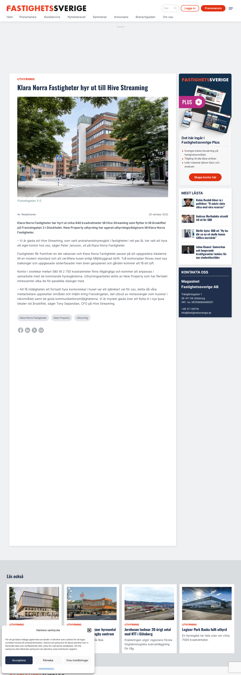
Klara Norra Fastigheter (33, 317)
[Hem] (46, 8)
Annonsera (121, 17)
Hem (10, 17)
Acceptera (19, 660)
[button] (89, 630)
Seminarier (100, 17)
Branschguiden (145, 17)
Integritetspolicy (46, 668)
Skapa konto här (205, 177)
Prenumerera (27, 17)
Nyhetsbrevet (77, 17)
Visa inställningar (77, 660)
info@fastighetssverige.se (196, 312)
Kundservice (52, 17)
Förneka (48, 660)
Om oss (168, 17)
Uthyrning (26, 79)
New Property (62, 317)
